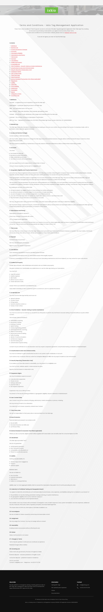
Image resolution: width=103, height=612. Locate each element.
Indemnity (14, 84)
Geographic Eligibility (16, 53)
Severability (14, 90)
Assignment (14, 88)
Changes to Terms (16, 94)
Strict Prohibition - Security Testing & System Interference (26, 66)
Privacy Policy (65, 599)
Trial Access (14, 57)
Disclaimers (14, 81)
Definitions (14, 46)
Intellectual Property (16, 62)
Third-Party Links (15, 75)
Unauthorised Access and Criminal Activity (22, 68)
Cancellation (14, 60)
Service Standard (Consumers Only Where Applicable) (26, 79)
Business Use (14, 47)
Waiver (13, 92)
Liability (13, 83)
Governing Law (15, 95)
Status (53, 590)
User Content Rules (16, 73)
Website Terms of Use (70, 32)
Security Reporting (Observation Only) (21, 70)
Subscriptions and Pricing (18, 55)
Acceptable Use (15, 64)
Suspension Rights (16, 71)
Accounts (13, 51)
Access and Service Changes (19, 49)
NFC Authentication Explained (59, 587)
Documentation (56, 593)
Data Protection (15, 77)
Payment (13, 59)
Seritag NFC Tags (56, 585)
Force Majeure (15, 86)
